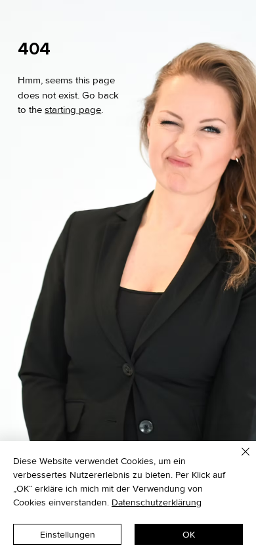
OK (188, 534)
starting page (73, 110)
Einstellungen (67, 534)
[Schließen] (237, 459)
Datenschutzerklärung (157, 502)
